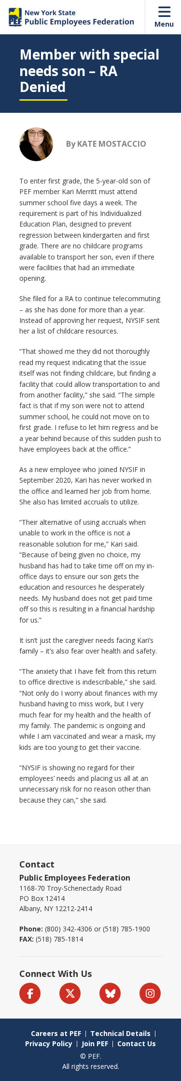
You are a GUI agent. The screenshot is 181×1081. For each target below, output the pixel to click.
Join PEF (95, 1043)
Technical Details (120, 1033)
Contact (37, 864)
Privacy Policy (48, 1043)
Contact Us (136, 1043)
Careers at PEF (56, 1033)
